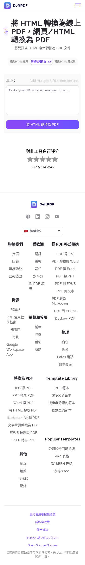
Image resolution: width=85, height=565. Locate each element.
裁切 (38, 269)
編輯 (38, 261)
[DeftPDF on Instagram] (47, 217)
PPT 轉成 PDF (23, 395)
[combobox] (42, 231)
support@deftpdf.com (42, 537)
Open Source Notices (43, 545)
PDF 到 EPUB (65, 284)
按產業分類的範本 (61, 403)
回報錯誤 (15, 276)
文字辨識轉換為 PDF (23, 425)
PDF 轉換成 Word (65, 261)
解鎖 (23, 471)
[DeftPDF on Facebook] (28, 217)
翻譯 (38, 254)
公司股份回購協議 (61, 449)
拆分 (65, 349)
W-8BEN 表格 (61, 464)
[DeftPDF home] (16, 5)
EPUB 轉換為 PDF (23, 433)
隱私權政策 (42, 522)
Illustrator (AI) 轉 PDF (23, 418)
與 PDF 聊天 (36, 286)
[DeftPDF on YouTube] (56, 217)
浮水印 (23, 479)
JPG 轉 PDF (23, 388)
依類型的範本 (62, 410)
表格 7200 (61, 471)
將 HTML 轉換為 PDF (42, 125)
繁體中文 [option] (36, 231)
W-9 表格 (62, 456)
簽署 (38, 335)
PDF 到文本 (65, 291)
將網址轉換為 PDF (41, 61)
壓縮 (23, 486)
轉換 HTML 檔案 (19, 61)
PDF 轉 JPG (65, 254)
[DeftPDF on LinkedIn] (37, 217)
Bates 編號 (65, 357)
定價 (15, 254)
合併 (65, 342)
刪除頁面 (65, 364)
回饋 (15, 261)
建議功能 (15, 269)
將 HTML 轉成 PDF (23, 410)
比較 (15, 337)
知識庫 (15, 330)
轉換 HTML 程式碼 (65, 61)
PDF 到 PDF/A (65, 311)
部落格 (15, 310)
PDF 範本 (62, 388)
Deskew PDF (65, 318)
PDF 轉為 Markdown (60, 301)
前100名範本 (61, 395)
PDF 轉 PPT (65, 276)
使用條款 (42, 529)
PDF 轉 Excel (65, 269)
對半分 (38, 276)
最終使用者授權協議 (42, 514)
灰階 (38, 349)
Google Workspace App (15, 349)
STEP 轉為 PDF (23, 440)
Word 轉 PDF (23, 403)
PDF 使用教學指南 (15, 319)
